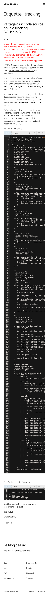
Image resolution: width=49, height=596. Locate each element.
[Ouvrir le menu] (44, 4)
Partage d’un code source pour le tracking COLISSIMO (23, 28)
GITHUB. (19, 123)
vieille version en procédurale (21, 70)
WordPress (41, 591)
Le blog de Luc (11, 3)
